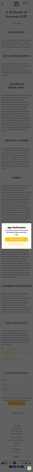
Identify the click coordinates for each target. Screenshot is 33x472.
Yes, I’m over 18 (16, 239)
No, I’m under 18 (16, 244)
